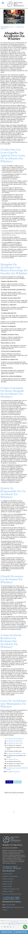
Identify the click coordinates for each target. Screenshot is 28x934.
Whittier (11, 27)
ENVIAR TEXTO (21, 932)
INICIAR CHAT (7, 932)
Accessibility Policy (14, 922)
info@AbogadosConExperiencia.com (15, 907)
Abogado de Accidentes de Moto (10, 876)
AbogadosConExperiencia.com (12, 920)
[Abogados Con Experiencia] (15, 4)
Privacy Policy (23, 920)
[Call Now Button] (25, 927)
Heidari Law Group (15, 924)
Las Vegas (4, 909)
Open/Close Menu (3, 2)
